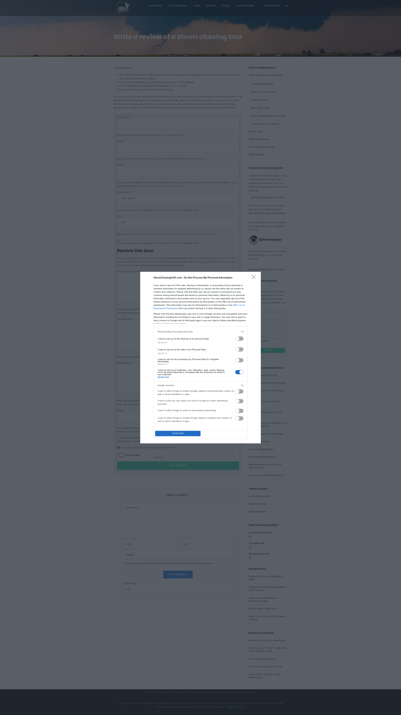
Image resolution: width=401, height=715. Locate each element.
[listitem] (200, 331)
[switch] (239, 338)
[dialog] (200, 357)
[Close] (255, 278)
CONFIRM (178, 433)
